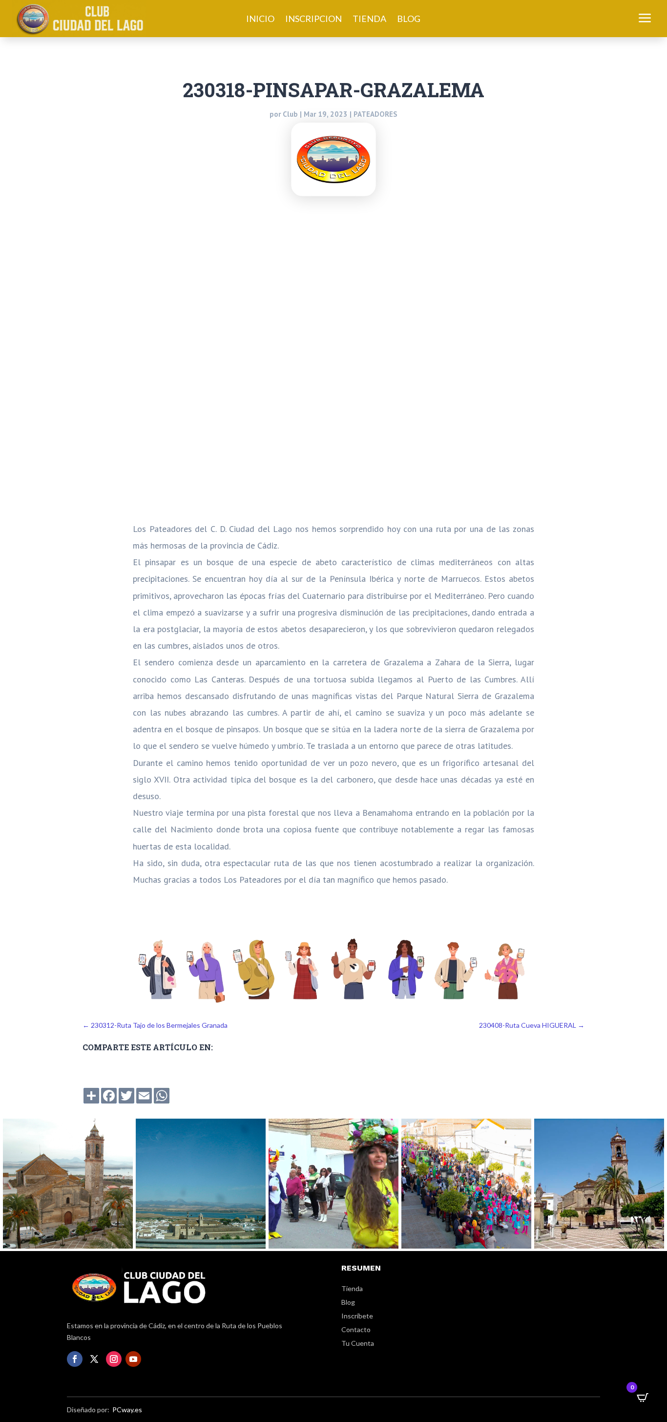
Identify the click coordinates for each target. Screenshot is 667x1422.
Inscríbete (357, 1316)
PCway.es (127, 1409)
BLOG (408, 19)
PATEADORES (375, 114)
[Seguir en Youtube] (133, 1359)
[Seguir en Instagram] (114, 1359)
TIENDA (369, 19)
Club (290, 114)
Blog (348, 1302)
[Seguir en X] (94, 1359)
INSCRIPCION (313, 19)
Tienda (352, 1288)
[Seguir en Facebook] (75, 1359)
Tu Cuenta (357, 1343)
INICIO (260, 19)
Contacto (356, 1329)
